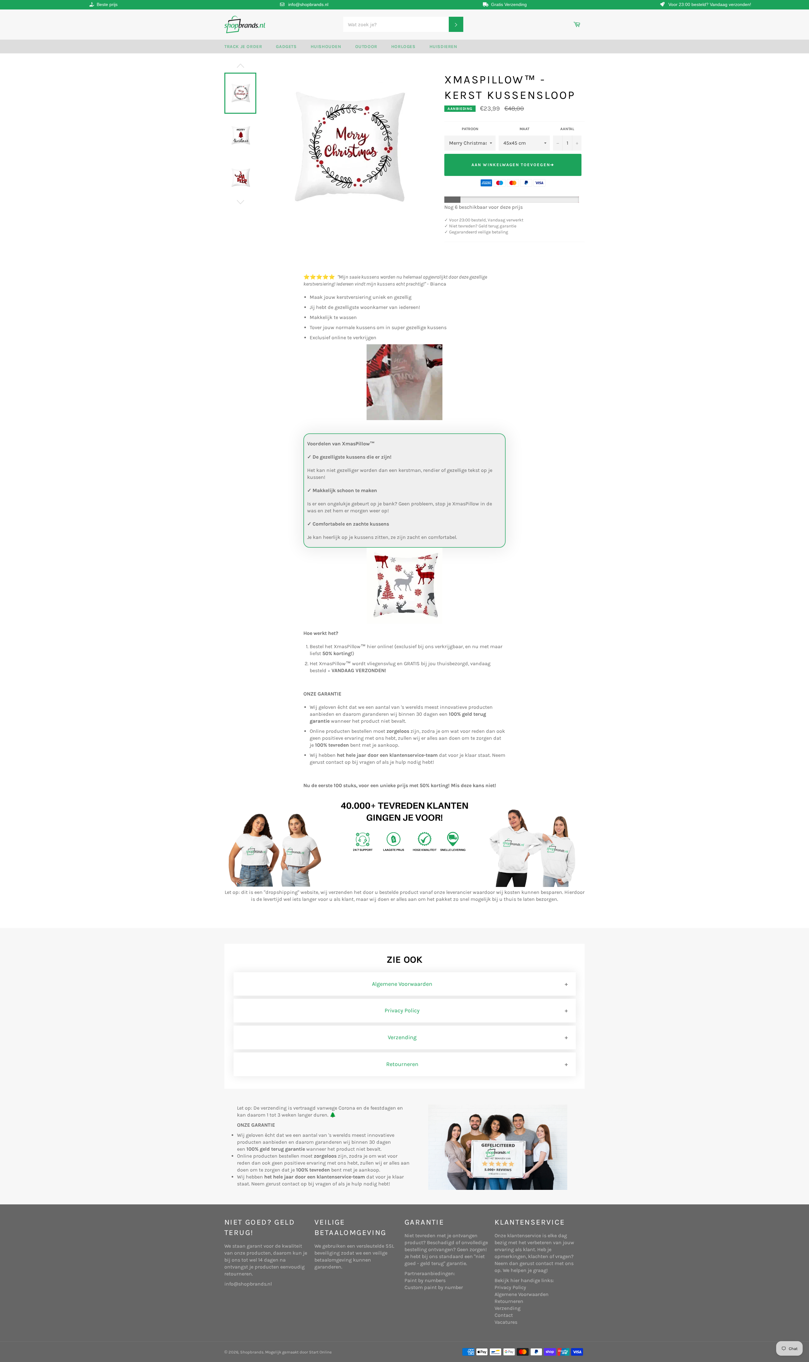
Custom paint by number (433, 1287)
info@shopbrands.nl (308, 4)
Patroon (470, 129)
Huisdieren (443, 46)
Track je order (243, 46)
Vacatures (506, 1322)
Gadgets (286, 46)
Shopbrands (252, 1352)
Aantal (567, 129)
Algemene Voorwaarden (402, 983)
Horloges (403, 46)
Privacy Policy (402, 1010)
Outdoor (366, 46)
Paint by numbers (425, 1280)
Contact (504, 1315)
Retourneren (402, 1064)
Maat (524, 129)
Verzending (402, 1037)
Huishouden (326, 46)
